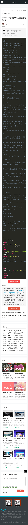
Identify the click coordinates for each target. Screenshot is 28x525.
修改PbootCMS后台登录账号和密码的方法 (13, 335)
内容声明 (14, 522)
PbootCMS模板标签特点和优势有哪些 (15, 312)
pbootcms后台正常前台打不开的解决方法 (13, 350)
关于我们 (4, 522)
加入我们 (9, 522)
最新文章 (24, 522)
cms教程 (16, 10)
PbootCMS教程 (22, 10)
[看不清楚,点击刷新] (5, 492)
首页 (12, 10)
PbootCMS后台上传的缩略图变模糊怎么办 (13, 334)
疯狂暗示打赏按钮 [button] (14, 281)
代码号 (14, 2)
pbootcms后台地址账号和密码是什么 (12, 345)
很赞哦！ (13, 308)
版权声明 (19, 522)
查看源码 (5, 427)
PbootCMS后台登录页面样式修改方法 (12, 330)
